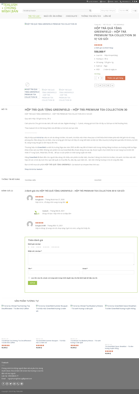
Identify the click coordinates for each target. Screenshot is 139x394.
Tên (30, 268)
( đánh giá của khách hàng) (103, 48)
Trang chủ (97, 25)
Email (85, 268)
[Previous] (28, 54)
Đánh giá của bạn (34, 244)
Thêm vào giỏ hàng (115, 78)
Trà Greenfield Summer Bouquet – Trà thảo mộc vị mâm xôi (50, 342)
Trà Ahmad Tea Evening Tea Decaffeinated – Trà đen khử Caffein (17, 342)
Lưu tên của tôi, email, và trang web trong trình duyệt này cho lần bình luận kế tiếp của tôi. (64, 278)
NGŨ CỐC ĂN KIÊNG (53, 16)
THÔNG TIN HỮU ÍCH (91, 16)
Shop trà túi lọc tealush (33, 169)
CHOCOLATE (71, 16)
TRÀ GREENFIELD (118, 25)
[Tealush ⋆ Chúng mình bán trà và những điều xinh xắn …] (10, 8)
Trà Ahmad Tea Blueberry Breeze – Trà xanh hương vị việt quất (86, 342)
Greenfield (42, 147)
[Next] (87, 54)
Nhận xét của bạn (35, 251)
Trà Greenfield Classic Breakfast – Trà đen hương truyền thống (119, 347)
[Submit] (90, 10)
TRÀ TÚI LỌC (34, 16)
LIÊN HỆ (107, 16)
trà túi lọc (40, 137)
